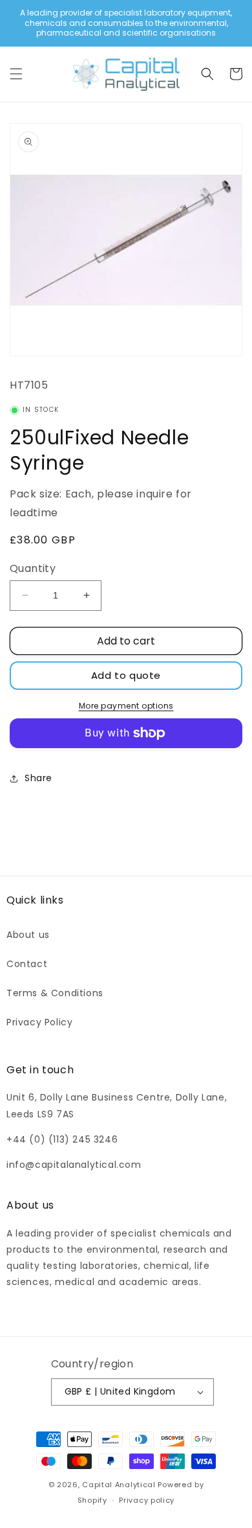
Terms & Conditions (54, 992)
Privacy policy (146, 1500)
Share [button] (38, 777)
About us (28, 934)
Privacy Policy (39, 1022)
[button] (16, 74)
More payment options (126, 705)
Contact (26, 963)
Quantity (33, 568)
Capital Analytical (119, 1484)
